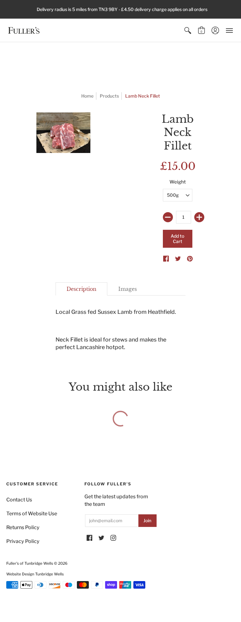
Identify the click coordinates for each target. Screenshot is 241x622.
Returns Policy (23, 527)
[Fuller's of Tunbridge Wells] (24, 30)
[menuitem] (188, 30)
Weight (177, 182)
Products (109, 96)
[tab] (81, 289)
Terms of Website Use (31, 514)
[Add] (199, 217)
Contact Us (19, 500)
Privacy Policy (23, 541)
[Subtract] (168, 217)
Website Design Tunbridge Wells (35, 574)
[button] (188, 30)
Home (87, 96)
